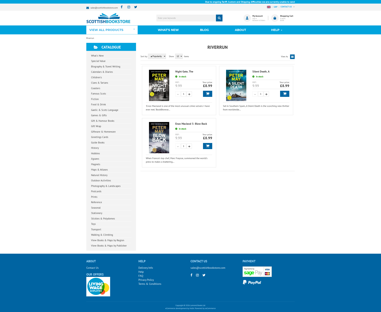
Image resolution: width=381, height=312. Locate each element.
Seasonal (96, 207)
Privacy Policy (146, 279)
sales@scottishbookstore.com (104, 7)
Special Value (98, 61)
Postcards (96, 191)
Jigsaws (95, 158)
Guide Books (97, 142)
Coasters (95, 88)
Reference (96, 202)
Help (141, 271)
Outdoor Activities (101, 180)
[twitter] (134, 7)
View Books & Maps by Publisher (109, 245)
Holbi (192, 308)
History (95, 148)
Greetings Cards (99, 137)
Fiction (95, 99)
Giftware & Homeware (103, 131)
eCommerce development (176, 308)
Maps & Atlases (99, 169)
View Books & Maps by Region (107, 240)
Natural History (99, 175)
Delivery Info (145, 267)
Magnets (95, 164)
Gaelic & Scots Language (104, 110)
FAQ (140, 275)
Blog (204, 30)
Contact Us (92, 267)
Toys (93, 224)
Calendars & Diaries (102, 71)
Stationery (96, 213)
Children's (96, 77)
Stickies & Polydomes (103, 218)
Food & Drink (98, 104)
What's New (168, 30)
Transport (96, 229)
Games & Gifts (99, 115)
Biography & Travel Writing (105, 66)
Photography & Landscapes (106, 186)
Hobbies (95, 153)
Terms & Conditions (149, 284)
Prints (94, 196)
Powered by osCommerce (205, 308)
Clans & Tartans (99, 82)
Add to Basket (207, 94)
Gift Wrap (96, 126)
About (240, 30)
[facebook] (120, 7)
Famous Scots (98, 93)
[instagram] (127, 7)
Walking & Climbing (102, 234)
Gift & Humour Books (102, 120)
